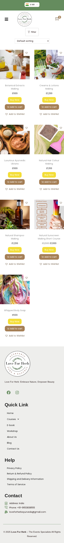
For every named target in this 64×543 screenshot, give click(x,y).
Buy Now (14, 99)
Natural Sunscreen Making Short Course (49, 237)
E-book (11, 425)
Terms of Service (16, 484)
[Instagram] (17, 392)
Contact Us (13, 448)
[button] (6, 19)
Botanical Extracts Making (15, 87)
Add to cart (16, 107)
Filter (33, 32)
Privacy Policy (14, 468)
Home (10, 413)
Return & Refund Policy (19, 473)
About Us (12, 437)
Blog (9, 442)
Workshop (12, 431)
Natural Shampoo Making (14, 237)
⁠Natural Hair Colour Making (49, 162)
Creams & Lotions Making (49, 87)
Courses (11, 419)
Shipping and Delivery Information (25, 479)
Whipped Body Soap (15, 310)
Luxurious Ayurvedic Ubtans (14, 162)
